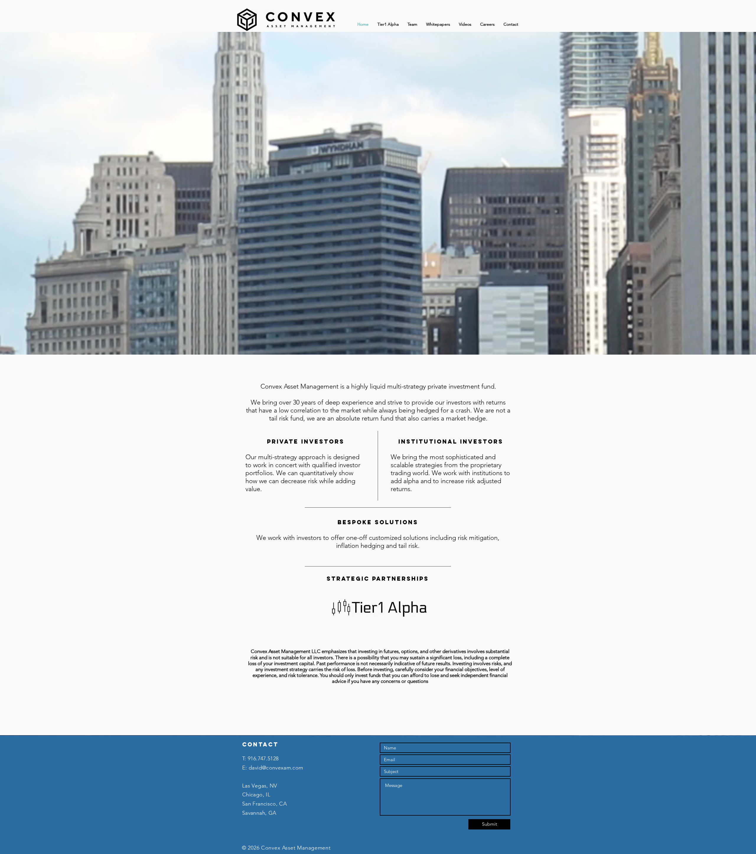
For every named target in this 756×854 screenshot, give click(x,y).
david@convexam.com (276, 767)
